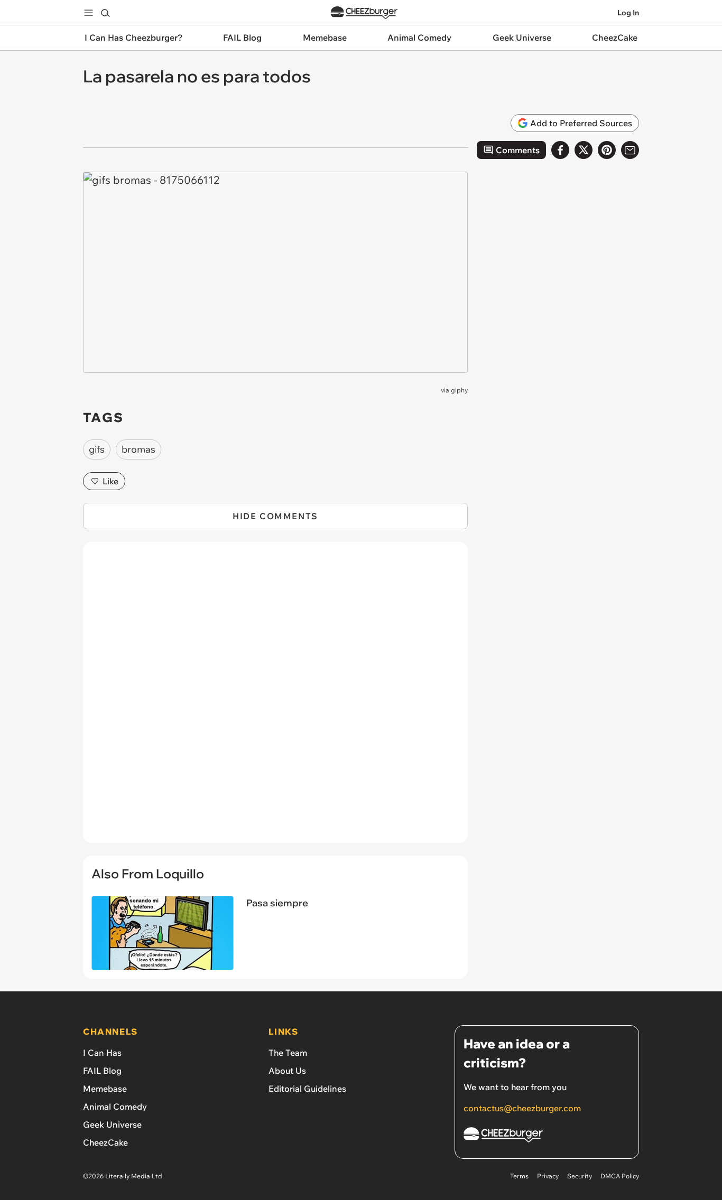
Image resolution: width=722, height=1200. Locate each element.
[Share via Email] (630, 150)
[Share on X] (584, 150)
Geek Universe (112, 1124)
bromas (138, 449)
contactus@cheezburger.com (522, 1108)
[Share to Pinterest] (607, 150)
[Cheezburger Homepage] (364, 13)
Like (110, 481)
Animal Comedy (115, 1106)
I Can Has (102, 1052)
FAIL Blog (102, 1070)
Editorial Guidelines (307, 1088)
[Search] (105, 12)
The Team (288, 1052)
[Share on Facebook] (560, 150)
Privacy (548, 1176)
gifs (97, 449)
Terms (519, 1176)
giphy (459, 390)
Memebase (105, 1088)
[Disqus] (275, 698)
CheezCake (105, 1142)
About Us (287, 1070)
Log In (628, 12)
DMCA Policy (619, 1176)
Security (579, 1176)
